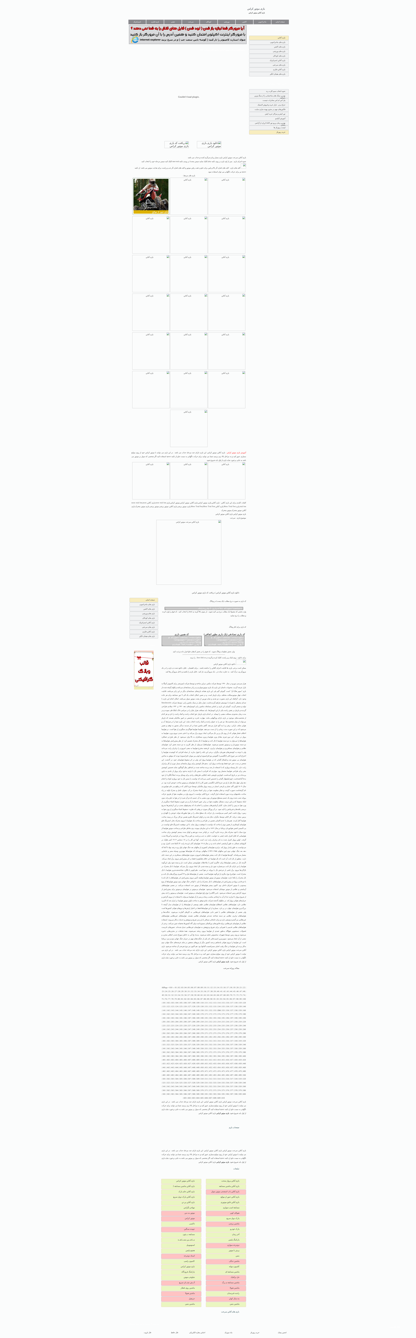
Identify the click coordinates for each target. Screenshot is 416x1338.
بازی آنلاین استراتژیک (277, 60)
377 (231, 1052)
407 (189, 1060)
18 (231, 987)
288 (193, 1037)
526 (185, 1083)
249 (197, 1029)
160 (244, 1010)
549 (197, 1086)
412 (210, 1060)
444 (176, 1067)
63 (208, 995)
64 (212, 995)
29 (182, 991)
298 (235, 1037)
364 (176, 1052)
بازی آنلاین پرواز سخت (230, 1181)
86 (198, 999)
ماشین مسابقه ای (232, 1272)
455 (223, 1067)
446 (185, 1067)
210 (202, 1022)
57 (189, 995)
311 (206, 1041)
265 (181, 1033)
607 (210, 1098)
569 (197, 1090)
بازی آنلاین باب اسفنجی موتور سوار (225, 1191)
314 (219, 1041)
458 (235, 1067)
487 (189, 1075)
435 (223, 1064)
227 (189, 1026)
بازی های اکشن (279, 47)
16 (225, 987)
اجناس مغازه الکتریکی (197, 1332)
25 (169, 991)
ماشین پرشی (234, 1224)
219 (240, 1022)
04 (186, 987)
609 (219, 1098)
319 (240, 1041)
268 (193, 1033)
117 (231, 1003)
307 (189, 1041)
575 (223, 1090)
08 (199, 987)
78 (172, 999)
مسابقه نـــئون (189, 1234)
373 (214, 1052)
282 (168, 1037)
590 (202, 1094)
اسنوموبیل (190, 1245)
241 (164, 1029)
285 (181, 1037)
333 (214, 1045)
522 (168, 1083)
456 (227, 1067)
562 (168, 1090)
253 (214, 1029)
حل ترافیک (235, 1277)
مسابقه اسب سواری (231, 1207)
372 (210, 1052)
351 (206, 1048)
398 (235, 1056)
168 (193, 1014)
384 (176, 1056)
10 (205, 987)
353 (214, 1048)
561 (164, 1090)
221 (164, 1026)
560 (244, 1086)
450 (202, 1067)
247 (189, 1029)
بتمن (237, 1256)
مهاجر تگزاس (189, 1207)
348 (193, 1048)
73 (241, 995)
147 (189, 1010)
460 (244, 1067)
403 (172, 1060)
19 (234, 987)
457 (231, 1067)
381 (164, 1056)
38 (212, 991)
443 (172, 1067)
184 (176, 1018)
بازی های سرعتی (279, 65)
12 (212, 987)
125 (181, 1006)
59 (195, 995)
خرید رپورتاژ (280, 132)
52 (173, 995)
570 (202, 1090)
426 (185, 1064)
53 (176, 995)
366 (185, 1052)
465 (181, 1071)
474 (219, 1071)
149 (197, 1010)
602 (189, 1098)
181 (164, 1018)
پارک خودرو (234, 1229)
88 (205, 999)
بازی (215, 687)
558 (235, 1086)
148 (193, 1010)
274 (219, 1033)
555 (223, 1086)
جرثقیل (192, 1298)
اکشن (244, 22)
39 (215, 991)
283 (172, 1037)
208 (193, 1022)
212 (210, 1022)
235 (223, 1026)
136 (227, 1006)
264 (176, 1033)
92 (218, 999)
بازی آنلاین (281, 38)
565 (181, 1090)
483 (172, 1075)
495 (223, 1075)
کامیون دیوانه (234, 1266)
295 (223, 1037)
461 (164, 1071)
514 (219, 1079)
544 (176, 1086)
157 (231, 1010)
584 (176, 1094)
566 (185, 1090)
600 (244, 1094)
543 (172, 1086)
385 (181, 1056)
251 (206, 1029)
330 (202, 1045)
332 (210, 1045)
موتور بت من (189, 1213)
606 (206, 1098)
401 (164, 1060)
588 (193, 1094)
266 (185, 1033)
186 (185, 1018)
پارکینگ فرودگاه (188, 1272)
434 (219, 1064)
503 (172, 1079)
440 (244, 1064)
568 (193, 1090)
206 (185, 1022)
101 (164, 1003)
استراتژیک (137, 22)
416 (227, 1060)
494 (219, 1075)
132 (210, 1006)
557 (231, 1086)
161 (164, 1014)
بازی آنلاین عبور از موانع (230, 1197)
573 (214, 1090)
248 (193, 1029)
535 (223, 1083)
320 (244, 1041)
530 (202, 1083)
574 (219, 1090)
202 (168, 1022)
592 (210, 1094)
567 (189, 1090)
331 (206, 1045)
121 (164, 1006)
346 (185, 1048)
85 (195, 999)
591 (206, 1094)
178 (235, 1014)
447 (189, 1067)
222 (168, 1026)
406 (185, 1060)
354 (219, 1048)
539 (240, 1083)
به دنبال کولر (234, 1298)
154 (219, 1010)
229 (197, 1026)
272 (210, 1033)
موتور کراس (190, 1218)
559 (240, 1086)
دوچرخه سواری (233, 1245)
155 (223, 1010)
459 (240, 1067)
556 (227, 1086)
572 (210, 1090)
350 (202, 1048)
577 (231, 1090)
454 (219, 1067)
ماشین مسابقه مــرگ (230, 1282)
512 (210, 1079)
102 (168, 1003)
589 (197, 1094)
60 (199, 995)
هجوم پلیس (190, 1250)
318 (235, 1041)
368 (193, 1052)
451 (206, 1067)
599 (240, 1094)
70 (231, 995)
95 (228, 999)
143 (172, 1010)
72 (238, 995)
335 (223, 1045)
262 (168, 1033)
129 (197, 1006)
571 (206, 1090)
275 (223, 1033)
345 (181, 1048)
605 (202, 1098)
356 (227, 1048)
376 (227, 1052)
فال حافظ (174, 1332)
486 (185, 1075)
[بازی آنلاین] (226, 214)
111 (206, 1003)
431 (206, 1064)
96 (231, 999)
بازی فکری (155, 22)
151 (206, 1010)
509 (197, 1079)
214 (219, 1022)
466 (185, 1071)
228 (193, 1026)
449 (197, 1067)
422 (168, 1064)
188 (193, 1018)
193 (214, 1018)
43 (228, 991)
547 (189, 1086)
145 (181, 1010)
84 (192, 999)
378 (235, 1052)
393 (214, 1056)
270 (202, 1033)
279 (240, 1033)
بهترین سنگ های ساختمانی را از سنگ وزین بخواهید (269, 96)
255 (223, 1029)
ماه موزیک (228, 1332)
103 (172, 1003)
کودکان (208, 22)
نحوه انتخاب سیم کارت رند (275, 91)
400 (244, 1056)
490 (202, 1075)
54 (179, 995)
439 (240, 1064)
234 (219, 1026)
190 (202, 1018)
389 (197, 1056)
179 (240, 1014)
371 (206, 1052)
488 (193, 1075)
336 (227, 1045)
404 (176, 1060)
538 (235, 1083)
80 (179, 999)
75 (163, 999)
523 (172, 1083)
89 (208, 999)
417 (231, 1060)
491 (206, 1075)
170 (202, 1014)
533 (214, 1083)
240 (244, 1026)
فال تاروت (147, 1332)
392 (210, 1056)
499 (240, 1075)
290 (202, 1037)
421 (164, 1064)
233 (214, 1026)
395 (223, 1056)
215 (223, 1022)
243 (172, 1029)
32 (192, 991)
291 (206, 1037)
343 (172, 1048)
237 (231, 1026)
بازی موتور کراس (188, 1266)
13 (215, 987)
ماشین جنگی (234, 1261)
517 (231, 1079)
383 (172, 1056)
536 (227, 1083)
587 (189, 1094)
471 (206, 1071)
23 (163, 991)
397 (231, 1056)
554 (219, 1086)
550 (202, 1086)
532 (210, 1083)
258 (235, 1029)
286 (185, 1037)
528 (193, 1083)
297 (231, 1037)
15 (221, 987)
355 (223, 1048)
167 (189, 1014)
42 (225, 991)
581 (164, 1094)
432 (210, 1064)
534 (219, 1083)
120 (244, 1003)
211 (206, 1022)
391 (206, 1056)
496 (227, 1075)
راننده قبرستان (233, 1293)
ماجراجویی (262, 22)
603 (193, 1098)
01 (176, 987)
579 (240, 1090)
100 (244, 999)
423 (172, 1064)
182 (168, 1018)
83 (189, 999)
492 (210, 1075)
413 (214, 1060)
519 (240, 1079)
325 (181, 1045)
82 (185, 999)
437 (231, 1064)
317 (231, 1041)
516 (227, 1079)
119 (240, 1003)
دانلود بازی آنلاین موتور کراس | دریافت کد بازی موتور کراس (215, 593)
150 (202, 1010)
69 (228, 995)
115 (223, 1003)
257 (231, 1029)
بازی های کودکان (279, 56)
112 (210, 1003)
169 (197, 1014)
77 (169, 999)
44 (231, 991)
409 (197, 1060)
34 (199, 991)
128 (193, 1006)
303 (172, 1041)
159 (240, 1010)
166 (185, 1014)
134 (219, 1006)
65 (215, 995)
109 (197, 1003)
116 (227, 1003)
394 (219, 1056)
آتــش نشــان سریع (187, 1282)
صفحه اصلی (280, 22)
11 (208, 987)
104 (176, 1003)
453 (214, 1067)
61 (202, 995)
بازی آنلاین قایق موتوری (230, 1202)
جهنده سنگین (189, 1229)
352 (210, 1048)
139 (240, 1006)
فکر (220, 790)
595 (223, 1094)
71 (234, 995)
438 (235, 1064)
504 (176, 1079)
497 (231, 1075)
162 (168, 1014)
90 (211, 999)
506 (185, 1079)
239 (240, 1026)
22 (244, 987)
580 (244, 1090)
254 (219, 1029)
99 (241, 999)
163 (172, 1014)
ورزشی (226, 22)
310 (202, 1041)
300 (244, 1037)
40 (218, 991)
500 (244, 1075)
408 (193, 1060)
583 (172, 1094)
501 (164, 1079)
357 (231, 1048)
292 (210, 1037)
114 (219, 1003)
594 (219, 1094)
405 (181, 1060)
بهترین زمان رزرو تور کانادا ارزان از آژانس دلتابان (270, 123)
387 (189, 1056)
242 (168, 1029)
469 (197, 1071)
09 (202, 987)
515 (223, 1079)
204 (176, 1022)
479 (240, 1071)
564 (176, 1090)
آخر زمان (235, 1234)
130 (202, 1006)
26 (173, 991)
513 (214, 1079)
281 (164, 1037)
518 (235, 1079)
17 (228, 987)
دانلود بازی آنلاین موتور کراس (225, 664)
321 (164, 1045)
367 (189, 1052)
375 (223, 1052)
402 (168, 1060)
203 (172, 1022)
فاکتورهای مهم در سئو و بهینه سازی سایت (270, 109)
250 (202, 1029)
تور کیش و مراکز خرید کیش (275, 114)
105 (181, 1003)
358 (235, 1048)
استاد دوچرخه (189, 1256)
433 (214, 1064)
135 (223, 1006)
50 (166, 995)
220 (244, 1022)
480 (244, 1071)
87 (202, 999)
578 (235, 1090)
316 (227, 1041)
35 (202, 991)
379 (240, 1052)
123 (172, 1006)
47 (241, 991)
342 (168, 1048)
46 (238, 991)
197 (231, 1018)
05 (189, 987)
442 (168, 1067)
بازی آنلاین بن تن (188, 1202)
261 (164, 1033)
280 (244, 1033)
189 (197, 1018)
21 (241, 987)
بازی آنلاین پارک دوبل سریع (184, 1197)
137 (231, 1006)
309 (197, 1041)
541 (164, 1086)
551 (206, 1086)
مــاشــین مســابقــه (186, 1240)
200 (244, 1018)
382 (168, 1056)
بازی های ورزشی (279, 51)
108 (193, 1003)
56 (186, 995)
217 (231, 1022)
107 (189, 1003)
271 (206, 1033)
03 (182, 987)
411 (206, 1060)
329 (197, 1045)
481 (164, 1075)
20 (238, 987)
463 (172, 1071)
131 (206, 1006)
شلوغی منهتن (189, 1277)
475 (223, 1071)
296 (227, 1037)
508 (193, 1079)
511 (206, 1079)
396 (227, 1056)
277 (231, 1033)
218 (235, 1022)
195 (223, 1018)
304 (176, 1041)
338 (235, 1045)
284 (176, 1037)
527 (189, 1083)
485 (181, 1075)
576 (227, 1090)
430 (202, 1064)
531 (206, 1083)
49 (163, 995)
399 (240, 1056)
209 (197, 1022)
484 (176, 1075)
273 (214, 1033)
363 (172, 1052)
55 (182, 995)
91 (215, 999)
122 (168, 1006)
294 (219, 1037)
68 (225, 995)
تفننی (173, 22)
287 (189, 1037)
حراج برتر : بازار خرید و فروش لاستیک (271, 105)
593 (214, 1094)
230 (202, 1026)
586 (185, 1094)
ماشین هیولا (234, 1288)
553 (214, 1086)
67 (221, 995)
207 (189, 1022)
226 (185, 1026)
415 (223, 1060)
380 (244, 1052)
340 (244, 1045)
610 (223, 1098)
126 (185, 1006)
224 (176, 1026)
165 (181, 1014)
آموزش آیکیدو (280, 118)
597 (231, 1094)
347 (189, 1048)
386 (185, 1056)
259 (240, 1029)
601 (185, 1098)
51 (169, 995)
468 (193, 1071)
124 (176, 1006)
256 (227, 1029)
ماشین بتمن (234, 1304)
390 (202, 1056)
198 (235, 1018)
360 (244, 1048)
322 (168, 1045)
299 (240, 1037)
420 (244, 1060)
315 (223, 1041)
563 (172, 1090)
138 (235, 1006)
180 (244, 1014)
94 (224, 999)
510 (202, 1079)
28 (179, 991)
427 (189, 1064)
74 (244, 995)
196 (227, 1018)
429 (197, 1064)
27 (176, 991)
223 (172, 1026)
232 (210, 1026)
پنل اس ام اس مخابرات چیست (274, 100)
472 (210, 1071)
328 (193, 1045)
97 (234, 999)
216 (227, 1022)
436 (227, 1064)
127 (189, 1006)
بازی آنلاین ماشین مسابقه (229, 1186)
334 (219, 1045)
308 (193, 1041)
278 (235, 1033)
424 (176, 1064)
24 (166, 991)
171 (206, 1014)
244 (176, 1029)
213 (214, 1022)
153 (214, 1010)
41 (221, 991)
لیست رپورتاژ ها (279, 127)
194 (219, 1018)
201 (164, 1022)
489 (197, 1075)
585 (181, 1094)
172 (210, 1014)
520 (244, 1079)
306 (185, 1041)
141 (164, 1010)
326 (185, 1045)
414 (219, 1060)
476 (227, 1071)
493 (214, 1075)
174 (219, 1014)
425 (181, 1064)
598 (235, 1094)
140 (244, 1006)
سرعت (191, 22)
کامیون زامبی (189, 1261)
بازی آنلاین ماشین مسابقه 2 (184, 1186)
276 (227, 1033)
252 (210, 1029)
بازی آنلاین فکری (279, 69)
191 (206, 1018)
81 (182, 999)
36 (205, 991)
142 (168, 1010)
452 (210, 1067)
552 (210, 1086)
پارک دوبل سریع (233, 1218)
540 (244, 1083)
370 (202, 1052)
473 (214, 1071)
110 (202, 1003)
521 (164, 1083)
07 (195, 987)
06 (192, 987)
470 (202, 1071)
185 (181, 1018)
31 (189, 991)
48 (244, 991)
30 (186, 991)
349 (197, 1048)
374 (219, 1052)
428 (193, 1064)
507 (189, 1079)
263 (172, 1033)
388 (193, 1056)
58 (192, 995)
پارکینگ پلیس (233, 1240)
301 (164, 1041)
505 (181, 1079)
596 (227, 1094)
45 (234, 991)
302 (168, 1041)
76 (166, 999)
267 (189, 1033)
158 (235, 1010)
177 (231, 1014)
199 (240, 1018)
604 (197, 1098)
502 (168, 1079)
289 (197, 1037)
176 (227, 1014)
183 (172, 1018)
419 (240, 1060)
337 (231, 1045)
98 (237, 999)
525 (181, 1083)
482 (168, 1075)
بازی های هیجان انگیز (277, 74)
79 (176, 999)
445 (181, 1067)
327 (189, 1045)
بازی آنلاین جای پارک (186, 1191)
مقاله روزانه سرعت (231, 968)
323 (172, 1045)
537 (231, 1083)
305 (181, 1041)
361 (164, 1052)
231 (206, 1026)
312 (210, 1041)
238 (235, 1026)
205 (181, 1022)
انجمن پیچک (282, 1332)
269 (197, 1033)
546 (185, 1086)
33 (195, 991)
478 (235, 1071)
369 (197, 1052)
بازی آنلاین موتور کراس (257, 13)
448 (193, 1067)
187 (189, 1018)
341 (164, 1048)
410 (202, 1060)
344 (176, 1048)
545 (181, 1086)
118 (235, 1003)
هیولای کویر (234, 1213)
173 (214, 1014)
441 (164, 1067)
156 (227, 1010)
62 (205, 995)
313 (214, 1041)
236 (227, 1026)
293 (214, 1037)
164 (176, 1014)
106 (185, 1003)
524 (176, 1083)
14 (218, 987)
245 (181, 1029)
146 (185, 1010)
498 (235, 1075)
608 (214, 1098)
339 (240, 1045)
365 (181, 1052)
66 (218, 995)
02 (179, 987)
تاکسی (192, 1224)
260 (244, 1029)
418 (235, 1060)
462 (168, 1071)
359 (240, 1048)
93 (221, 999)
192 (210, 1018)
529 (197, 1083)
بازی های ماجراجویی (277, 42)
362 (168, 1052)
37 (208, 991)
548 (193, 1086)
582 (168, 1094)
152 (210, 1010)
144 (176, 1010)
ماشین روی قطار (188, 1288)
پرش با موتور (234, 1250)
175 (223, 1014)
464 (176, 1071)
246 (185, 1029)
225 (181, 1026)
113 (214, 1003)
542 (168, 1086)
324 (176, 1045)
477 (231, 1071)
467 (189, 1071)
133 (214, 1006)
